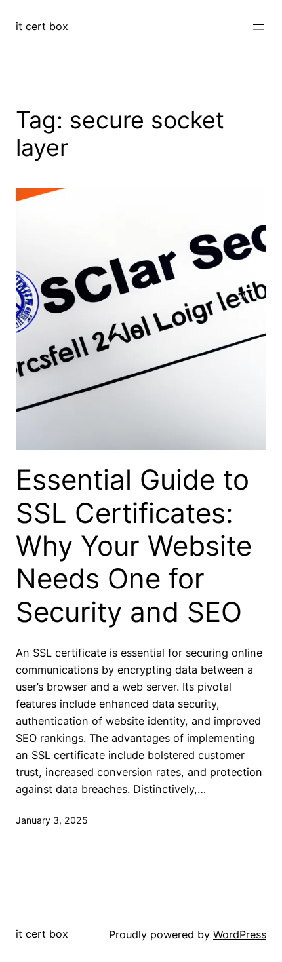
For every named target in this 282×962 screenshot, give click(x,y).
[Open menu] (258, 27)
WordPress (239, 934)
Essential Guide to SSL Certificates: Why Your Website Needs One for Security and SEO (134, 545)
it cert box (42, 26)
